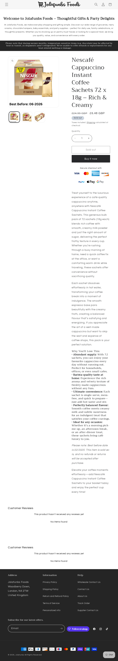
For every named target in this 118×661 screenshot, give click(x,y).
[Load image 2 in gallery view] (27, 117)
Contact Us (83, 589)
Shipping (91, 122)
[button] (6, 4)
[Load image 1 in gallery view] (14, 117)
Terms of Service (51, 603)
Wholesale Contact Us (89, 582)
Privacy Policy (50, 582)
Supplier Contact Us (88, 610)
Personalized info (51, 610)
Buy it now (90, 159)
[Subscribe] (61, 628)
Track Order (84, 603)
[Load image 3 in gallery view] (39, 117)
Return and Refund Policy (56, 596)
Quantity (76, 131)
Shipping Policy (50, 589)
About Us (82, 596)
